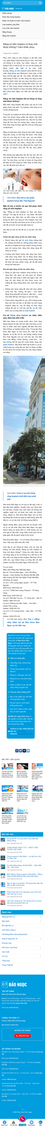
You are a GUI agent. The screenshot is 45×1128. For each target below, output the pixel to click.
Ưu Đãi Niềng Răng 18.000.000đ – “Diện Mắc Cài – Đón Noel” (24, 866)
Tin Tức (5, 956)
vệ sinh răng (27, 240)
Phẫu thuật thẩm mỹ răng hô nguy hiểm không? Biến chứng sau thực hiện (37, 775)
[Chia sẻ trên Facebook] (17, 750)
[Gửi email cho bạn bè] (24, 750)
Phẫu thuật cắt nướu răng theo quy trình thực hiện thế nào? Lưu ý (24, 893)
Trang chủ (7, 53)
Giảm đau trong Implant (11, 17)
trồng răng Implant (19, 315)
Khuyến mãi (19, 8)
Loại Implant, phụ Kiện (10, 24)
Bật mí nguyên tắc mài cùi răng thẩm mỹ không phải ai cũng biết (22, 774)
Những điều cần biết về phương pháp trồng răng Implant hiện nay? (37, 797)
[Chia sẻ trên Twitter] (20, 750)
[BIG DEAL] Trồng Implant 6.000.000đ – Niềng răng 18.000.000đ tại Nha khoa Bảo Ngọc (24, 875)
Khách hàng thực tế (9, 939)
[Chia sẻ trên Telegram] (28, 750)
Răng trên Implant (9, 36)
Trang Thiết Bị (7, 965)
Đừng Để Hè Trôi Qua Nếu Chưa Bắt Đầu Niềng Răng (22, 839)
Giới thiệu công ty (9, 930)
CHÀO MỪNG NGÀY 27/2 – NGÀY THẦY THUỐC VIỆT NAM (22, 848)
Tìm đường (21, 731)
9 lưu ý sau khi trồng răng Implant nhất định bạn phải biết (21, 496)
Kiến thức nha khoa (9, 947)
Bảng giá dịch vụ (8, 917)
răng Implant (30, 311)
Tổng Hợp (6, 961)
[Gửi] (40, 3)
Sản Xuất (5, 952)
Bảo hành (5, 921)
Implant (15, 53)
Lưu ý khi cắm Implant (10, 28)
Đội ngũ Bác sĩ (7, 925)
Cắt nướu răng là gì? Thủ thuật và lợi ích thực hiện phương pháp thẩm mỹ (24, 902)
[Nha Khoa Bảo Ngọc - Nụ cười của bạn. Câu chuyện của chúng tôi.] (8, 8)
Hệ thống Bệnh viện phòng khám (14, 934)
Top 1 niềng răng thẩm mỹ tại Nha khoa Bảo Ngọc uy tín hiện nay (23, 622)
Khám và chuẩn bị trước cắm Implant (16, 21)
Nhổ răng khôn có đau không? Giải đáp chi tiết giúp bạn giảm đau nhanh (7, 819)
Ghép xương (7, 13)
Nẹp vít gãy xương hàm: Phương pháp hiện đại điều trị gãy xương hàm (25, 884)
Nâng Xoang (7, 32)
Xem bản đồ (21, 1003)
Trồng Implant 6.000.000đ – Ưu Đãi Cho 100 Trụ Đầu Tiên (24, 857)
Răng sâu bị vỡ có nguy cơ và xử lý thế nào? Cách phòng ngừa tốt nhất (22, 797)
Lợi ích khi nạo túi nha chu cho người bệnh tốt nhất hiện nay (22, 818)
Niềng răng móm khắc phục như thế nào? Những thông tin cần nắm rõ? (7, 797)
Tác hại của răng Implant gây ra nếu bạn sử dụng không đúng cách (7, 774)
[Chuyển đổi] (40, 916)
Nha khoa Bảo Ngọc (11, 91)
